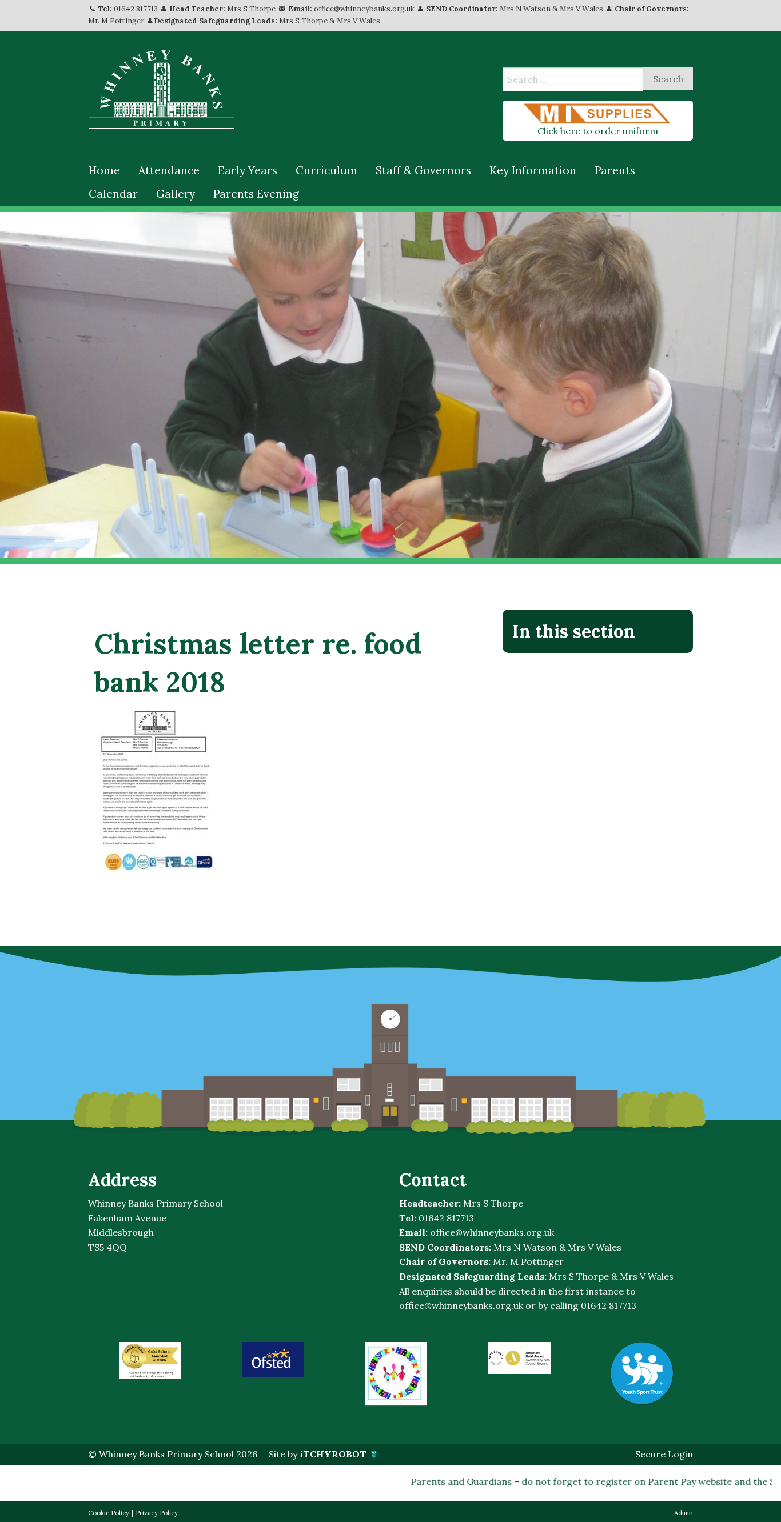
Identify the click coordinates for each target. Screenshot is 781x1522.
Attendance (169, 170)
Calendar (113, 194)
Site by (317, 1454)
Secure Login (664, 1454)
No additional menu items (592, 669)
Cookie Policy (108, 1513)
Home (104, 170)
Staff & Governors (423, 170)
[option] (150, 1360)
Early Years (247, 170)
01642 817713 (136, 9)
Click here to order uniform (597, 131)
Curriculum (326, 170)
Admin (683, 1513)
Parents (615, 170)
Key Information (532, 170)
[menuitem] (104, 171)
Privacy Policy (157, 1513)
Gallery (175, 194)
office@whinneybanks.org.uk (364, 9)
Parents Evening (256, 194)
